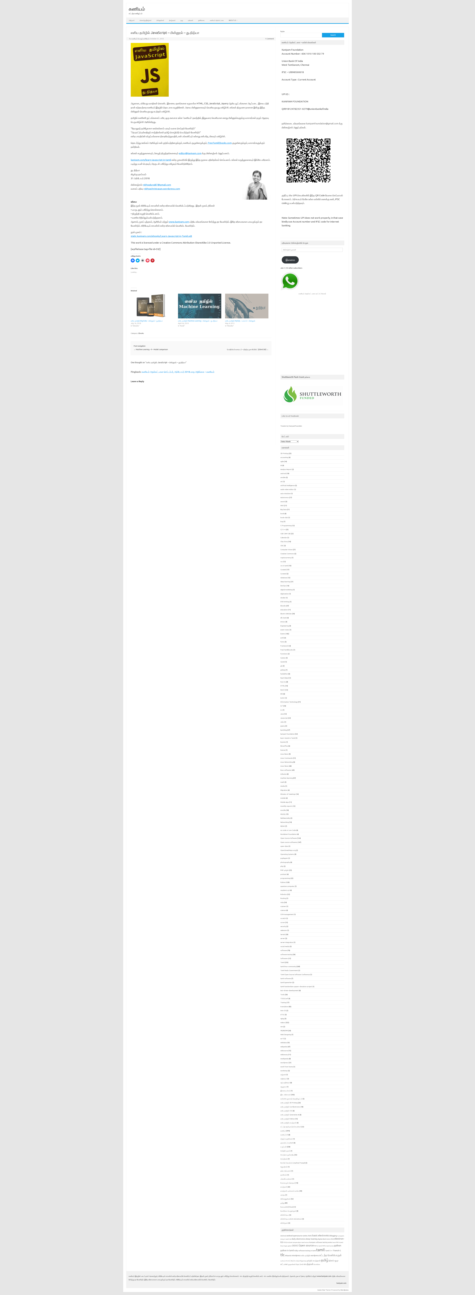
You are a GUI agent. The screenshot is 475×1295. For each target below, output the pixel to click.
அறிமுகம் (132, 20)
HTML (282, 686)
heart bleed (284, 678)
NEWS (282, 826)
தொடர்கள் (299, 1264)
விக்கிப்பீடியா (284, 1215)
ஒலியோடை (201, 20)
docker (282, 598)
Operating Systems (287, 854)
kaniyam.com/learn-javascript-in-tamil (151, 160)
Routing (283, 898)
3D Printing (284, 453)
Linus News (284, 754)
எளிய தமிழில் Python (287, 1119)
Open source (306, 1245)
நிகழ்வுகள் (172, 20)
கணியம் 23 (284, 1135)
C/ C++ (282, 529)
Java (282, 714)
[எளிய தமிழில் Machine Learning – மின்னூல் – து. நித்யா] (200, 306)
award (282, 501)
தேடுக (282, 31)
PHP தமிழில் (284, 870)
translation (284, 1006)
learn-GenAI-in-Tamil (287, 738)
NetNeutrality (285, 818)
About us (232, 20)
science (283, 910)
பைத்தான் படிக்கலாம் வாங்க (289, 1191)
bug (281, 521)
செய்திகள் (283, 1159)
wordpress (284, 1062)
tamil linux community (288, 966)
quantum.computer (287, 886)
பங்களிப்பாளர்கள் (286, 1179)
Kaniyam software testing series (320, 1242)
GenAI (282, 662)
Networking (284, 822)
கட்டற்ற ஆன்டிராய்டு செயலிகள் (290, 1127)
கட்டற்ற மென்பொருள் (330, 1255)
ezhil (282, 638)
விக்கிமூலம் (284, 1223)
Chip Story (284, 541)
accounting (284, 457)
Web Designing (285, 1034)
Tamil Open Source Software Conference (295, 974)
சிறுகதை (303, 1261)
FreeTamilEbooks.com (220, 143)
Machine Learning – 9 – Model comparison (151, 349)
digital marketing (286, 590)
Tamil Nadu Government (289, 970)
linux (282, 1246)
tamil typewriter (286, 982)
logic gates (288, 1246)
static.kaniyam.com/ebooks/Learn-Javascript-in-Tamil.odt (161, 236)
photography (285, 862)
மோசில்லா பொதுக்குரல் (288, 1211)
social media (284, 946)
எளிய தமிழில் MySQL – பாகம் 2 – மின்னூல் (240, 321)
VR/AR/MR (284, 1030)
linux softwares (285, 770)
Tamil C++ (328, 1251)
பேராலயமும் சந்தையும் (287, 1183)
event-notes (284, 630)
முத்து (282, 1203)
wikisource (284, 1050)
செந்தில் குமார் (285, 1151)
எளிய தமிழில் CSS (286, 1111)
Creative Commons (287, 554)
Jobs (282, 722)
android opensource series (297, 1236)
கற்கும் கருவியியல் (286, 1139)
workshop (284, 1071)
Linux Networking (286, 762)
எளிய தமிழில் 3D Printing (288, 1103)
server (282, 938)
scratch (283, 918)
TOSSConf (284, 998)
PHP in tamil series (328, 1246)
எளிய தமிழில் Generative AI (289, 1115)
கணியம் (137, 8)
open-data (284, 846)
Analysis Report (286, 469)
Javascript (284, 718)
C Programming (286, 525)
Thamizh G (337, 1251)
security (283, 926)
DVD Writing (284, 602)
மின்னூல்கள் (160, 20)
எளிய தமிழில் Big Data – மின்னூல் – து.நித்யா (147, 321)
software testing (286, 954)
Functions (283, 654)
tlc (282, 1255)
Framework (284, 646)
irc (281, 710)
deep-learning (311, 1239)
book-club (284, 517)
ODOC (295, 1245)
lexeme (283, 742)
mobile (282, 798)
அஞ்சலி (283, 1074)
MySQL (282, 814)
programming (285, 878)
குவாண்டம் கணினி (286, 1143)
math (282, 782)
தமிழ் (325, 1260)
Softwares (284, 958)
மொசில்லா (317, 1264)
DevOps (283, 586)
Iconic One (321, 1290)
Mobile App (284, 802)
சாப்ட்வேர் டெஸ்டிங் (293, 1261)
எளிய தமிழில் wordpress (310, 1256)
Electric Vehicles (286, 614)
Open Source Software (288, 838)
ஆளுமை (283, 1087)
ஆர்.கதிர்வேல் (285, 1083)
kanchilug (283, 730)
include (289, 1242)
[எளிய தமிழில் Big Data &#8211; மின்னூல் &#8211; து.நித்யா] (153, 306)
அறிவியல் (283, 1079)
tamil (320, 1250)
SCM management (286, 914)
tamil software (285, 978)
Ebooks (141, 333)
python (337, 1245)
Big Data (283, 509)
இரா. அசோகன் (285, 1095)
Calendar (283, 537)
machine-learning (286, 778)
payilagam (284, 858)
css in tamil (284, 566)
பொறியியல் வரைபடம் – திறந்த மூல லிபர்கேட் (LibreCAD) (247, 349)
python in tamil (287, 1250)
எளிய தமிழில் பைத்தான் (288, 1123)
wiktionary (284, 1054)
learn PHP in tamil (337, 1242)
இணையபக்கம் (285, 1091)
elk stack (283, 618)
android (283, 473)
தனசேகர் (283, 1175)
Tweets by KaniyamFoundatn (291, 426)
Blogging (333, 1236)
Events (282, 634)
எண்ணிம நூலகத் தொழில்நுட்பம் (291, 1099)
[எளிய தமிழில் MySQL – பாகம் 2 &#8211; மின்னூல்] (247, 306)
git (281, 666)
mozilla (283, 810)
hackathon (284, 674)
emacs (282, 622)
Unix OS (283, 1010)
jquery (282, 726)
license (282, 750)
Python (282, 882)
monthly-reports (286, 806)
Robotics (283, 894)
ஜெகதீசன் (283, 1167)
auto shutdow (285, 493)
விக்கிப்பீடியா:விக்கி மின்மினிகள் (291, 1219)
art (281, 481)
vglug (282, 1018)
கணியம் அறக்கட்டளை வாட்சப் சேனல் (312, 294)
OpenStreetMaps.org (288, 850)
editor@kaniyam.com (190, 153)
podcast (283, 874)
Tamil (282, 962)
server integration (286, 942)
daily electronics (299, 1239)
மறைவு (282, 1195)
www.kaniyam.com (179, 221)
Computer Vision (286, 549)
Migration (283, 790)
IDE (281, 694)
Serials (282, 934)
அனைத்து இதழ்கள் (146, 20)
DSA (332, 1239)
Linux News (284, 766)
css (281, 561)
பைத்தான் (283, 1187)
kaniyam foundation (287, 734)
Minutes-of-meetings (288, 794)
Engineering (284, 626)
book (282, 513)
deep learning (285, 581)
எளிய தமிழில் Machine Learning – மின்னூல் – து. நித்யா (197, 321)
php (281, 866)
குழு (181, 20)
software (283, 950)
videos (282, 1022)
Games (282, 658)
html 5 (282, 690)
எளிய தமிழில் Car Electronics (290, 1107)
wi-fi (282, 1038)
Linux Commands (286, 758)
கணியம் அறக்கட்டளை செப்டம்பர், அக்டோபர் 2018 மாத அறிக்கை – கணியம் (178, 371)
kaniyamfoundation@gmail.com (322, 123)
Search (333, 35)
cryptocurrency (285, 557)
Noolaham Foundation (288, 834)
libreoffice (284, 746)
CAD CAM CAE (285, 533)
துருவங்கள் (292, 1264)
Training (283, 1002)
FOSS (285, 1242)
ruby (282, 902)
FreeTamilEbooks (286, 650)
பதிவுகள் (190, 20)
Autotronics (284, 497)
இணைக (290, 259)
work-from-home (286, 1067)
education (284, 610)
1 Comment (269, 39)
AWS (282, 505)
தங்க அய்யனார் (285, 1171)
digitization (284, 594)
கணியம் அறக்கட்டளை (217, 20)
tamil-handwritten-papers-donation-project (296, 986)
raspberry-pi (284, 890)
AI (281, 465)
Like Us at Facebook (290, 416)
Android (283, 1236)
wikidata (283, 1042)
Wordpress (296, 1256)
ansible (282, 477)
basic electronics (321, 1235)
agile (282, 461)
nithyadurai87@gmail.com (157, 184)
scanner (283, 906)
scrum (282, 922)
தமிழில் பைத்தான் (314, 1261)
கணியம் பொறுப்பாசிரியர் (140, 39)
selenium (283, 930)
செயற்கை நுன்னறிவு (287, 1155)
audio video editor (287, 489)
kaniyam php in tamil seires (301, 1242)
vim (281, 1026)
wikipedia (283, 1047)
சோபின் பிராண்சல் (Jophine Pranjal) (292, 1163)
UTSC (282, 1014)
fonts (282, 642)
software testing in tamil (307, 1250)
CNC (282, 545)
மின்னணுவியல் (285, 1199)
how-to (283, 682)
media (282, 786)
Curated (283, 569)
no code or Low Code (288, 830)
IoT (281, 706)
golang (282, 670)
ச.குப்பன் (283, 1147)
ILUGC (282, 698)
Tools (282, 994)
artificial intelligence (287, 485)
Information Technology (289, 702)
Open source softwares (288, 842)
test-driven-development (289, 990)
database (283, 578)
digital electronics (324, 1239)
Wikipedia (288, 1255)
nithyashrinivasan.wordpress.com (162, 188)
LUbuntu (283, 774)
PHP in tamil (318, 1246)
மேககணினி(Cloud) (287, 1207)
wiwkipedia (284, 1059)
